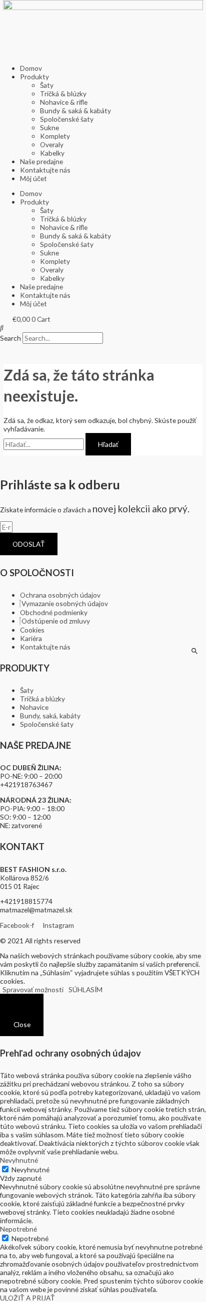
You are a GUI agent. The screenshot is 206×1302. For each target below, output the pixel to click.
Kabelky (52, 153)
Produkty (34, 76)
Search (10, 338)
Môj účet (33, 178)
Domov (31, 68)
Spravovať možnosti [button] (33, 989)
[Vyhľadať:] (45, 444)
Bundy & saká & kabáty (75, 110)
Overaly (52, 144)
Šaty (47, 85)
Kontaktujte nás (45, 170)
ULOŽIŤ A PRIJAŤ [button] (27, 1298)
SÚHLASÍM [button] (85, 989)
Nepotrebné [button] (18, 1229)
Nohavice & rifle (64, 102)
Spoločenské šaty (67, 119)
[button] (103, 327)
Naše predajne (41, 161)
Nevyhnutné (31, 1169)
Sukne (49, 127)
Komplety (55, 136)
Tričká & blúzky (63, 93)
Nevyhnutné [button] (19, 1160)
